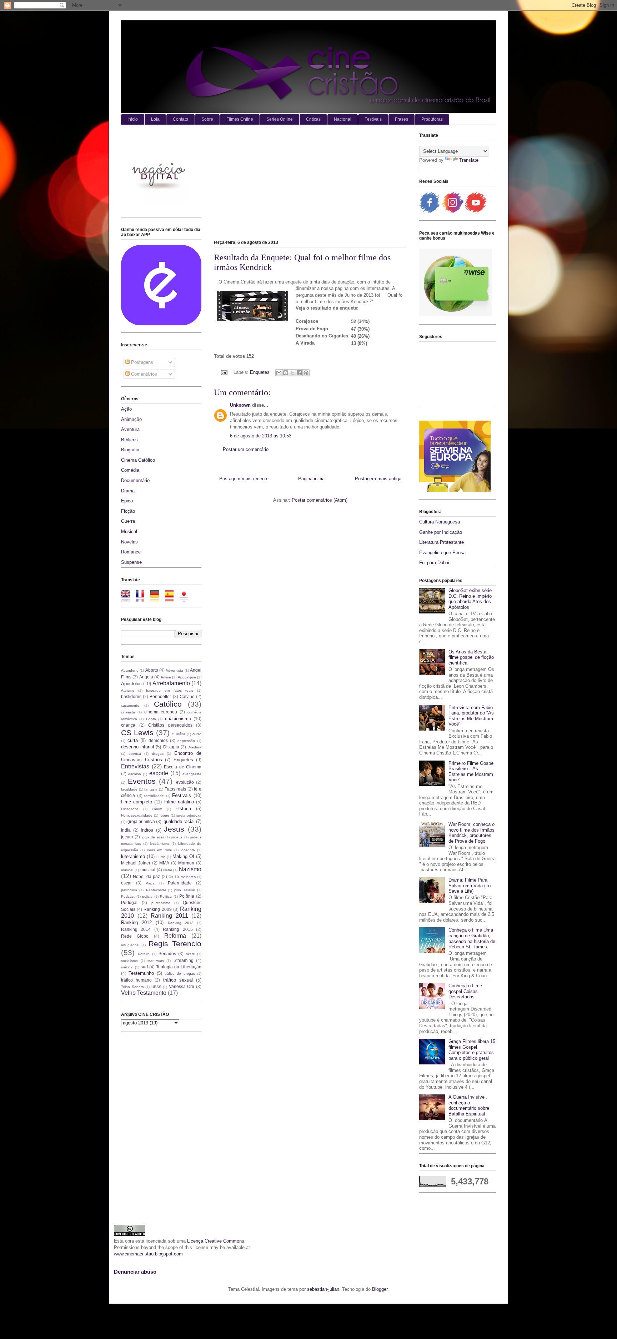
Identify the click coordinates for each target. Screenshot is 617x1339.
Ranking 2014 (136, 929)
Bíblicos (129, 439)
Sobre (207, 119)
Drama (128, 490)
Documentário (135, 480)
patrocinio (129, 890)
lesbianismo (159, 844)
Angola (146, 676)
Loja (155, 119)
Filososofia (130, 809)
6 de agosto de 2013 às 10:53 (260, 435)
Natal (167, 870)
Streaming (184, 960)
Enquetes (260, 372)
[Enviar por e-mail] (278, 372)
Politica (166, 896)
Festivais (373, 119)
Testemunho (141, 973)
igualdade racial (178, 821)
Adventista (174, 670)
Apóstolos (131, 683)
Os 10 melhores (182, 877)
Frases (401, 119)
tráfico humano (136, 980)
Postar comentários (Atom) (319, 500)
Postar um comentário (246, 449)
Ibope (164, 815)
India (126, 830)
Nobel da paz (146, 876)
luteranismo (133, 856)
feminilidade (154, 796)
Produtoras (432, 119)
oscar (126, 883)
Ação (126, 409)
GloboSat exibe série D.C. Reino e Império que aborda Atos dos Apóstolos (470, 599)
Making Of (183, 856)
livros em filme (159, 850)
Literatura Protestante (441, 542)
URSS (156, 987)
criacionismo (178, 718)
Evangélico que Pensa (442, 552)
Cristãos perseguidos (170, 725)
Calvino (187, 696)
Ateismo (127, 690)
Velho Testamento (143, 993)
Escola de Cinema (182, 766)
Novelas (129, 542)
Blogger (379, 1289)
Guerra (128, 521)
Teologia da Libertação (178, 966)
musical (127, 870)
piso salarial (184, 890)
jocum (127, 836)
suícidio (127, 967)
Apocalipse (187, 677)
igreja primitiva (140, 821)
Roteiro (144, 954)
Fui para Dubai (434, 562)
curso (196, 734)
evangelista (191, 774)
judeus (176, 837)
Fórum (157, 809)
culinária (178, 734)
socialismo (129, 961)
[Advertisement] (310, 184)
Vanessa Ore (182, 986)
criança (128, 725)
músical (147, 869)
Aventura (130, 429)
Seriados (167, 953)
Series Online (279, 119)
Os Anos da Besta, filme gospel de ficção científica (471, 657)
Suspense (131, 562)
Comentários (143, 374)
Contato (180, 119)
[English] (127, 598)
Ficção (128, 511)
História (183, 808)
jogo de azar (153, 837)
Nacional (342, 119)
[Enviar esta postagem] (224, 372)
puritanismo (160, 903)
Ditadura (194, 747)
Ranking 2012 (136, 922)
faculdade (129, 789)
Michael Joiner (135, 863)
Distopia (171, 746)
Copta (151, 719)
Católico (168, 704)
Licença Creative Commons (215, 1241)
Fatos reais (175, 789)
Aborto (151, 670)
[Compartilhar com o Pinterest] (306, 372)
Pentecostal (156, 890)
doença (135, 754)
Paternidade (180, 883)
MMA (164, 863)
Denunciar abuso (135, 1272)
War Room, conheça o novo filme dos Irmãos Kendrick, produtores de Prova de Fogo (471, 833)
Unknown (240, 405)
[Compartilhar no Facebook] (299, 372)
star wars (155, 961)
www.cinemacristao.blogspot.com (148, 1254)
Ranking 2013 (181, 923)
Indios (147, 830)
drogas (158, 754)
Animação (131, 419)
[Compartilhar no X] (292, 372)
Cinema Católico (138, 460)
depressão (186, 741)
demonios (158, 740)
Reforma (175, 936)
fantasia (150, 789)
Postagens (141, 362)
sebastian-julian (323, 1289)
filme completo (136, 801)
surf (144, 966)
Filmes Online (239, 119)
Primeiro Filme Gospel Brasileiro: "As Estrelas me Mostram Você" (471, 772)
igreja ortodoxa (188, 815)
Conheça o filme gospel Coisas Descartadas (465, 991)
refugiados (130, 945)
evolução (185, 782)
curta (132, 740)
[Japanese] (186, 598)
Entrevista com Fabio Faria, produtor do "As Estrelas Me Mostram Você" (471, 716)
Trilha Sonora (132, 987)
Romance (131, 552)
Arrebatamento (171, 683)
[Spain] (171, 598)
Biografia (130, 449)
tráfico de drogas (180, 974)
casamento (130, 705)
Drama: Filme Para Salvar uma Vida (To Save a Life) (469, 885)
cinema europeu (160, 711)
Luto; (160, 857)
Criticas (313, 119)
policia (147, 896)
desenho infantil (137, 746)
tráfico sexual (178, 980)
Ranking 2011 (169, 916)
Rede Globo (135, 936)
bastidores (131, 696)
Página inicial (312, 478)
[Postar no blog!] (285, 372)
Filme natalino (179, 801)
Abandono (130, 670)
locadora (188, 850)
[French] (142, 598)
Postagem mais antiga (378, 478)
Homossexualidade (136, 815)
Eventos (142, 781)
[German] (157, 598)
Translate (468, 160)
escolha (134, 774)
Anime (166, 677)
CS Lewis (137, 732)
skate (190, 954)
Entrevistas (135, 766)
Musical (129, 531)
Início (132, 119)
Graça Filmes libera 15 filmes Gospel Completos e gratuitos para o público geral (471, 1050)
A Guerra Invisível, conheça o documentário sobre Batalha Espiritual (468, 1105)
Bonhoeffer (160, 696)
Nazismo (190, 869)
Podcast (128, 896)
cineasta (128, 712)
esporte (158, 773)
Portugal (129, 902)
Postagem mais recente (244, 478)
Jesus (174, 829)
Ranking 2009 (157, 909)
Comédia (130, 470)
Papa (150, 883)
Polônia (186, 896)
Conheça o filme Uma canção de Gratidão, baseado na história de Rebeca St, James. (471, 938)
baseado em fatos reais (169, 690)
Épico (127, 500)
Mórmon (186, 863)
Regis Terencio (175, 943)
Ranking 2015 (177, 929)
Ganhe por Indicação (440, 532)
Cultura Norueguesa (439, 522)
